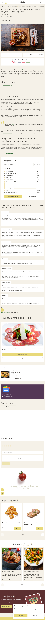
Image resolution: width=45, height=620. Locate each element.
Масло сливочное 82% (11, 181)
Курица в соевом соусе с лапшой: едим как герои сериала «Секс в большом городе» (32, 575)
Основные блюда (13, 6)
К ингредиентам (6, 20)
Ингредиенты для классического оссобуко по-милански (15, 86)
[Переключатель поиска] (2, 2)
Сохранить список (33, 196)
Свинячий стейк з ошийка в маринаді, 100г (31, 523)
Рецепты (7, 6)
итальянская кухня (4, 406)
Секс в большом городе (29, 571)
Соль (7, 190)
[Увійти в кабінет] (40, 2)
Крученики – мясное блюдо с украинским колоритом (11, 574)
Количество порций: (8, 164)
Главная (2, 6)
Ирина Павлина (5, 579)
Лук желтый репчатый (11, 173)
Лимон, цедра (9, 177)
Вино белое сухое (10, 186)
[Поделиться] (2, 493)
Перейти (17, 528)
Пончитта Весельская (28, 579)
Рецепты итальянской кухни (9, 90)
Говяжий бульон (9, 188)
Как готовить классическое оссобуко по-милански (14, 88)
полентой (14, 124)
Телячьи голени (9, 171)
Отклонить (35, 615)
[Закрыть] (41, 606)
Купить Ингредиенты (13, 196)
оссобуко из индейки (7, 133)
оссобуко (22, 69)
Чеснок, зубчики (9, 179)
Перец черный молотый (11, 192)
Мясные (4, 571)
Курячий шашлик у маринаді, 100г (11, 522)
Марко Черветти (7, 14)
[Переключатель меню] (43, 2)
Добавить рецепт (6, 606)
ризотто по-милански (25, 123)
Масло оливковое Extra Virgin (12, 183)
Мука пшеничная (9, 175)
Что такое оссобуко (7, 85)
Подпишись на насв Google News (9, 395)
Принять (21, 615)
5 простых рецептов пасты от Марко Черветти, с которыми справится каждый (16, 374)
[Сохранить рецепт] (2, 489)
